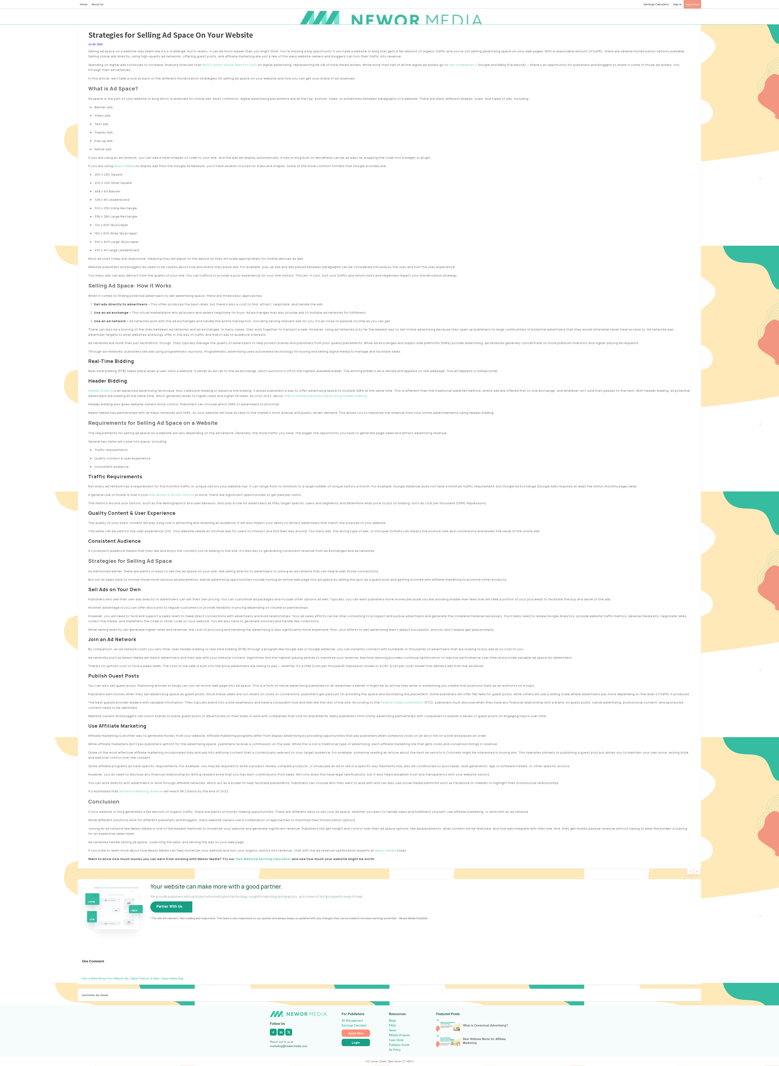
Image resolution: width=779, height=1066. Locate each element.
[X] (288, 1032)
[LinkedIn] (281, 1032)
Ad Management (352, 1020)
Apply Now (692, 4)
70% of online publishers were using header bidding (325, 396)
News (392, 1030)
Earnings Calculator (656, 4)
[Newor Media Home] (298, 1014)
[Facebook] (273, 1032)
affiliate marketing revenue (140, 791)
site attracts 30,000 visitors (171, 495)
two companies (461, 65)
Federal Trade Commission (402, 702)
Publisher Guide (399, 1045)
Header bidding (100, 390)
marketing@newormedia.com (289, 1046)
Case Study (396, 1040)
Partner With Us (169, 906)
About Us (97, 4)
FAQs (392, 1025)
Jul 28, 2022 (95, 44)
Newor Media (124, 166)
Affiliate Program (399, 1035)
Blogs (392, 1020)
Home (83, 4)
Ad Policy (395, 1050)
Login (356, 1042)
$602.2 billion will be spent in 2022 (229, 65)
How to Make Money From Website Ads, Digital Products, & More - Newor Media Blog (132, 978)
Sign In (677, 4)
